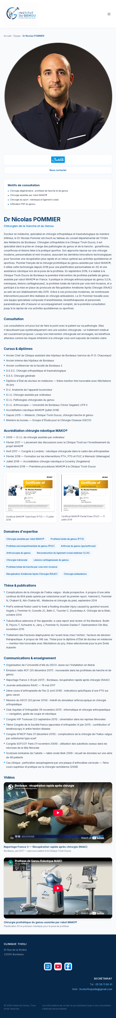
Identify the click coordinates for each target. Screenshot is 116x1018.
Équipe (17, 36)
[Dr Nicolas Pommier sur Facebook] (68, 966)
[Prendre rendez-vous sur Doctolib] (58, 160)
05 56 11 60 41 (103, 984)
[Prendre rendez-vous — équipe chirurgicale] (48, 966)
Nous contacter (58, 170)
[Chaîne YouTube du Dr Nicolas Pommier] (58, 966)
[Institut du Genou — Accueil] (21, 14)
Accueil (7, 36)
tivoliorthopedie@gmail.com (95, 989)
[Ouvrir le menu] (109, 14)
